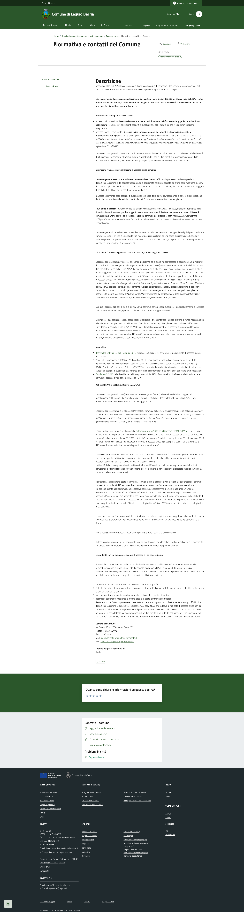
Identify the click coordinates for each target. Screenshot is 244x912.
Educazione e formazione (92, 804)
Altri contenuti (96, 36)
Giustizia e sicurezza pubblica (136, 792)
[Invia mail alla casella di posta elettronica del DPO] (58, 885)
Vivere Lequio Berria (99, 25)
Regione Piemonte (48, 3)
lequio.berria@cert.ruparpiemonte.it (117, 641)
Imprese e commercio (132, 796)
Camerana (86, 851)
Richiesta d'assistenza (133, 855)
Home (56, 36)
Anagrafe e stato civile (91, 792)
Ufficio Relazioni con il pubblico (52, 862)
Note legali (128, 835)
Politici (42, 812)
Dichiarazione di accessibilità (135, 839)
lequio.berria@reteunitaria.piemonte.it (119, 638)
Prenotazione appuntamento (136, 852)
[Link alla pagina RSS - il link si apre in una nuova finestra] (177, 14)
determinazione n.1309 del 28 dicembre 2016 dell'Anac (162, 431)
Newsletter (170, 834)
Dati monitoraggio (47, 901)
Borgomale (86, 847)
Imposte (146, 25)
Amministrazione (51, 25)
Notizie (168, 792)
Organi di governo (47, 804)
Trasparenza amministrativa (167, 25)
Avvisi (167, 796)
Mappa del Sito (108, 901)
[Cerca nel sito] (198, 14)
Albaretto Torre (88, 839)
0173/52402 (53, 840)
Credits (87, 901)
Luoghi (168, 813)
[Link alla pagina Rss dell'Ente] (167, 831)
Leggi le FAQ (129, 846)
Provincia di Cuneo (89, 831)
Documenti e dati (47, 796)
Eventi (168, 817)
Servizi (81, 25)
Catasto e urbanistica (90, 800)
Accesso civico (112, 36)
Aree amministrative (48, 792)
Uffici (42, 816)
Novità (68, 25)
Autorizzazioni (87, 796)
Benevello (86, 855)
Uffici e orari (45, 866)
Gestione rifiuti (131, 25)
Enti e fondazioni (47, 800)
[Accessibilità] (8, 904)
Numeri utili (44, 870)
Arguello (85, 843)
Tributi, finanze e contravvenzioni (137, 800)
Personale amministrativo (50, 808)
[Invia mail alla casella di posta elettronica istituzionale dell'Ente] (62, 848)
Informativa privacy (132, 831)
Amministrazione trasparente (74, 36)
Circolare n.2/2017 (104, 374)
